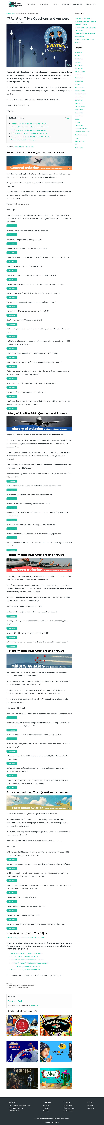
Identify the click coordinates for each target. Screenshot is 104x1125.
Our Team (46, 1108)
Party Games (79, 109)
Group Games (79, 87)
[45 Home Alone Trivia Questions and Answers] (56, 1051)
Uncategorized (79, 141)
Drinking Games (80, 72)
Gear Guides (90, 4)
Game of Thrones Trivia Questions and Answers (29, 963)
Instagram (90, 1108)
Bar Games (31, 4)
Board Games (66, 4)
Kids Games (78, 100)
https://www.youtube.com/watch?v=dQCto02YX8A (25, 938)
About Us (46, 1105)
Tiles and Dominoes (81, 128)
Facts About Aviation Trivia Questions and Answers (31, 136)
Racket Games (79, 116)
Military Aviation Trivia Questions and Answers (29, 133)
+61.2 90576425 (15, 1111)
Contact (45, 1111)
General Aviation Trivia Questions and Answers (29, 123)
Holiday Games (80, 91)
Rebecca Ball (15, 1001)
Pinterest (90, 1105)
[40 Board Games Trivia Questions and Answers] (56, 1025)
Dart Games (78, 65)
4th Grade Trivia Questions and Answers (26, 953)
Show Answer (12, 226)
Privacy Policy (67, 1105)
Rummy (77, 122)
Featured (78, 75)
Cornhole (78, 62)
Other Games (77, 4)
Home (9, 13)
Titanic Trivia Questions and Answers (25, 966)
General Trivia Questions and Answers (26, 969)
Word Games (79, 147)
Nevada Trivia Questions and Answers (25, 956)
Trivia (55, 4)
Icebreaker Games (80, 94)
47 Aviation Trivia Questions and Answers (27, 13)
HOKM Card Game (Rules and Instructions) (22, 985)
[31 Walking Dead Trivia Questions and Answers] (22, 1078)
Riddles (77, 119)
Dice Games (78, 68)
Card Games (44, 4)
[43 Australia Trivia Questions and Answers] (22, 1051)
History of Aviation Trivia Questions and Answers (30, 127)
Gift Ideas (78, 84)
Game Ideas (78, 78)
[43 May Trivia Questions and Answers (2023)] (56, 1078)
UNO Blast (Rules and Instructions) (20, 987)
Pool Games (78, 113)
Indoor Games (79, 97)
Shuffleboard (79, 125)
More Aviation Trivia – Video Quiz (23, 140)
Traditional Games (81, 135)
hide (67, 118)
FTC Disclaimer (68, 1111)
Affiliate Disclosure (69, 1108)
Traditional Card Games (82, 132)
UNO (76, 144)
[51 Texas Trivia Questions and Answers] (22, 1025)
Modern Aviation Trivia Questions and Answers (29, 130)
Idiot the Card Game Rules (83, 18)
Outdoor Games (80, 106)
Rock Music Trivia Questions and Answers (27, 960)
